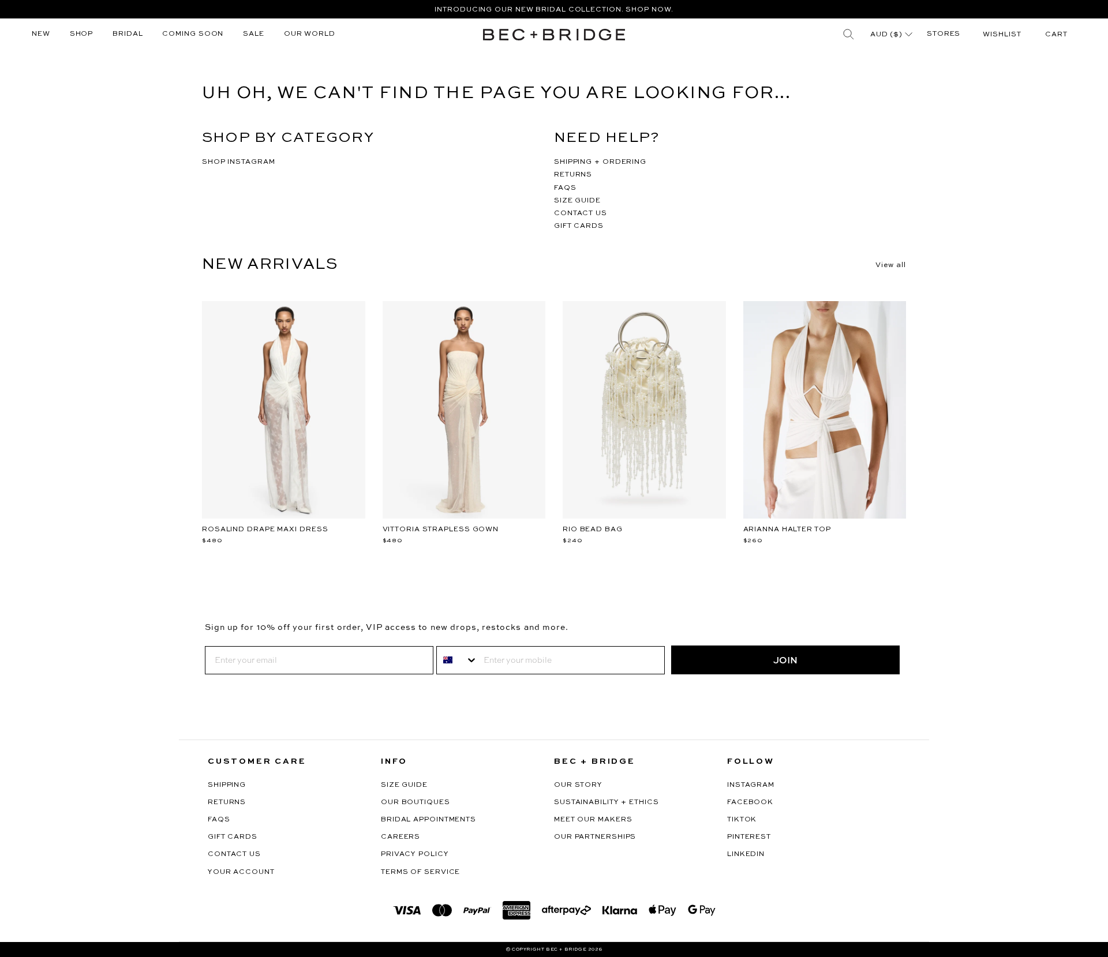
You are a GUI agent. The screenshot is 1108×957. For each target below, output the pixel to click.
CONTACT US (580, 213)
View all (890, 265)
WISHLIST (1002, 34)
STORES (943, 34)
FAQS (565, 188)
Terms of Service (420, 872)
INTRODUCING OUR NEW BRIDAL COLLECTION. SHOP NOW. (554, 9)
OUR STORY (578, 785)
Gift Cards (232, 837)
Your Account (241, 872)
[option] (554, 9)
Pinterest (749, 837)
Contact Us (234, 854)
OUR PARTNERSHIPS (595, 837)
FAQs (219, 819)
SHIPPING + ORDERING (600, 162)
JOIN (785, 660)
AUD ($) (887, 34)
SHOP (81, 34)
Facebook (750, 802)
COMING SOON (192, 34)
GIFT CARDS (579, 226)
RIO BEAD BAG (593, 529)
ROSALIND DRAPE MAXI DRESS (265, 529)
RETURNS (573, 174)
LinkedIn (746, 854)
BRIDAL (128, 34)
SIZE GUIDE (577, 200)
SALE (253, 34)
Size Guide (404, 785)
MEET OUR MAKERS (593, 819)
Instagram (750, 785)
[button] (1056, 34)
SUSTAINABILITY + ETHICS (606, 802)
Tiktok (742, 819)
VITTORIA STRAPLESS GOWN (441, 529)
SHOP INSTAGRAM (238, 162)
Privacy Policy (415, 854)
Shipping (227, 785)
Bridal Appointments (428, 819)
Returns (227, 802)
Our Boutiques (415, 802)
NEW (41, 34)
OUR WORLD (309, 34)
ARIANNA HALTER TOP (787, 529)
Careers (400, 837)
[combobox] (457, 660)
